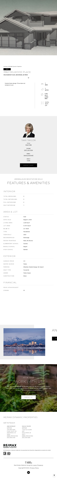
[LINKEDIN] (28, 472)
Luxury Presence (38, 465)
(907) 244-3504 (28, 150)
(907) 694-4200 (26, 437)
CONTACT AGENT (28, 165)
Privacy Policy (34, 468)
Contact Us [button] (29, 397)
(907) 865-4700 (11, 437)
